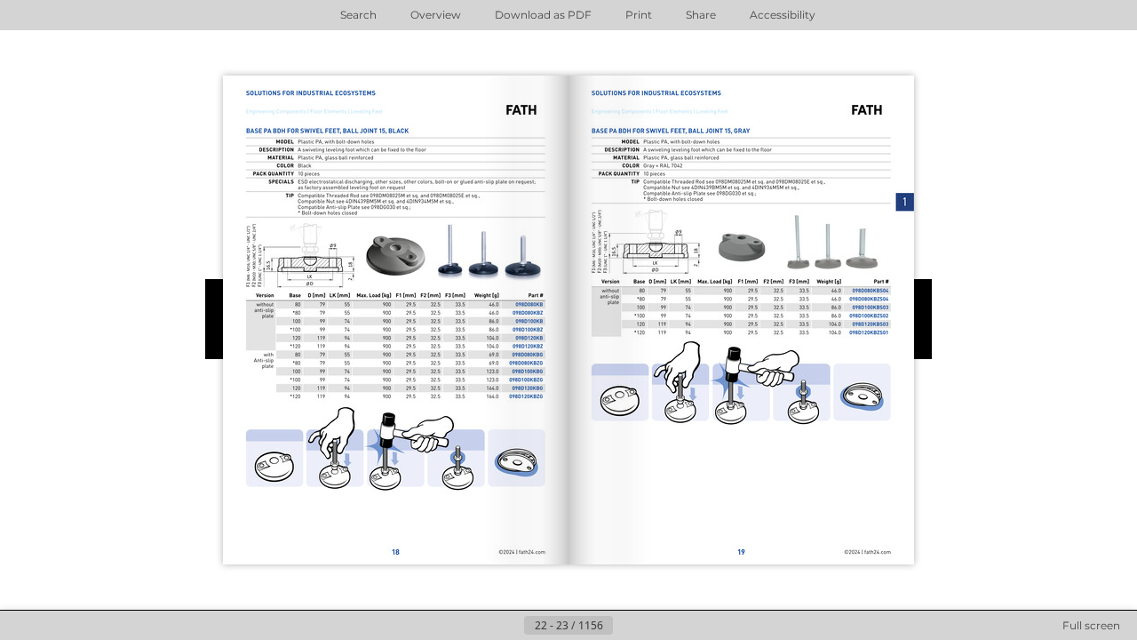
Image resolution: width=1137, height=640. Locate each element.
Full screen (1091, 625)
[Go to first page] (481, 626)
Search (358, 14)
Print (638, 14)
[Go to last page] (655, 626)
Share (701, 14)
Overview (435, 14)
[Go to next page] (627, 626)
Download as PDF (543, 14)
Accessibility (782, 14)
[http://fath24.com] (518, 552)
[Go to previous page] (510, 626)
